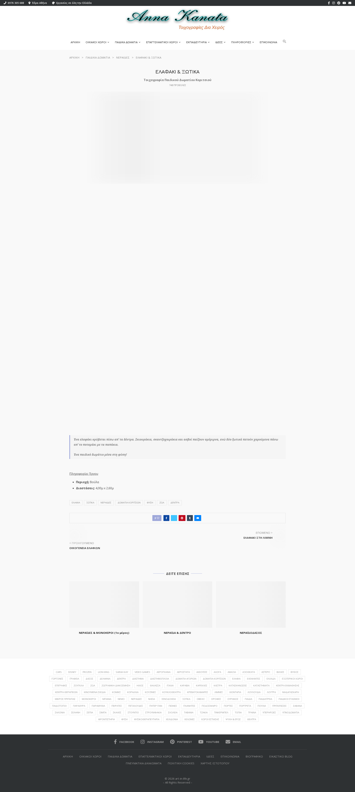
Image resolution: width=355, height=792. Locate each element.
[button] (284, 42)
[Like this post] (158, 518)
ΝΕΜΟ (121, 699)
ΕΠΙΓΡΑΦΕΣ (61, 685)
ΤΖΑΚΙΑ (204, 712)
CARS (59, 672)
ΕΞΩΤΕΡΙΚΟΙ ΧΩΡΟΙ (292, 678)
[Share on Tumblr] (190, 518)
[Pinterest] (338, 3)
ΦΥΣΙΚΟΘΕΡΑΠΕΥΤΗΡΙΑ (146, 719)
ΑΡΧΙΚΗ (75, 42)
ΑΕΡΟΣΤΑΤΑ (183, 672)
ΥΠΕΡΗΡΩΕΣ (269, 712)
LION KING (103, 672)
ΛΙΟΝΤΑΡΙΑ (235, 692)
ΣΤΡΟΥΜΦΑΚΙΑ (153, 712)
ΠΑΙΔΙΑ (248, 699)
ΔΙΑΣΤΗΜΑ (138, 678)
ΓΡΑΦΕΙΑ (74, 678)
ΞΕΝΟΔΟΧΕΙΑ (168, 699)
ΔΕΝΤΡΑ (174, 502)
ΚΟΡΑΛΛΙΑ (132, 692)
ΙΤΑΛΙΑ (170, 685)
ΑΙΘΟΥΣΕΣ (201, 672)
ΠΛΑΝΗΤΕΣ (189, 705)
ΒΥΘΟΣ (294, 672)
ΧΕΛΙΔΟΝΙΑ (172, 719)
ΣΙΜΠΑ (102, 712)
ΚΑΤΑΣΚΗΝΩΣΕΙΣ (238, 685)
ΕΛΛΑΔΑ (271, 678)
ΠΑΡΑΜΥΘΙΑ (98, 705)
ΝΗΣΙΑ (151, 699)
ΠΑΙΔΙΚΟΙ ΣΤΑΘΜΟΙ (289, 699)
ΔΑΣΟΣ (89, 678)
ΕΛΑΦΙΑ (76, 502)
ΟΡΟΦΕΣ (216, 699)
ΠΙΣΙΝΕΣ (173, 705)
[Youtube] (344, 3)
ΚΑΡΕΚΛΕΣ (201, 685)
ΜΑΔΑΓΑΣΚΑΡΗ (290, 692)
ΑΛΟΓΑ (217, 672)
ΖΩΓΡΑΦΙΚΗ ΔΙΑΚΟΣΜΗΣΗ (116, 685)
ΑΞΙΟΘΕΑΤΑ (248, 672)
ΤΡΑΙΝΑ (252, 712)
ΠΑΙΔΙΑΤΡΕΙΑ (265, 699)
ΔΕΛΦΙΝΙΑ (105, 678)
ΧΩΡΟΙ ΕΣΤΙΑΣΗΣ (210, 719)
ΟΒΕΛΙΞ (201, 699)
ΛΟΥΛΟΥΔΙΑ (254, 692)
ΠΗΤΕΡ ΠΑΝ (155, 705)
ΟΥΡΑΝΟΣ (232, 699)
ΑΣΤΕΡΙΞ (265, 672)
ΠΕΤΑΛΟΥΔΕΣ (135, 705)
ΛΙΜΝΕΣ (218, 692)
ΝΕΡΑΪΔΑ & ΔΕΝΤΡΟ (177, 633)
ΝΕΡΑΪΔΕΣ (123, 57)
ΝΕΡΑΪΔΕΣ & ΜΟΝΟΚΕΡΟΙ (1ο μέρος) (104, 633)
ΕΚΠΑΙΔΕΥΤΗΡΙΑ (196, 42)
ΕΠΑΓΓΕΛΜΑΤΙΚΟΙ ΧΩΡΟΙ (162, 42)
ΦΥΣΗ (150, 502)
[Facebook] (329, 3)
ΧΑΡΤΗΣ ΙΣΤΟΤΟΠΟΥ (215, 763)
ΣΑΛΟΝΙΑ (60, 712)
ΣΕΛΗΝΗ (75, 712)
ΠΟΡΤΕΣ (228, 705)
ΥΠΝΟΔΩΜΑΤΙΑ (290, 712)
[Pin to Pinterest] (182, 518)
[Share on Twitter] (174, 518)
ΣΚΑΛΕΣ (117, 712)
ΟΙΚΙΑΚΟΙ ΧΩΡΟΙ (96, 42)
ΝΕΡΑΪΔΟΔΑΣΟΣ (251, 633)
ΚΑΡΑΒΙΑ (185, 685)
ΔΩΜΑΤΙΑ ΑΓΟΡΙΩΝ (185, 678)
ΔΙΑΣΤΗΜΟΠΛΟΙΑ (159, 678)
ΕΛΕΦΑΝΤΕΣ (253, 678)
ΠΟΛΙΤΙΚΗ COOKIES (181, 763)
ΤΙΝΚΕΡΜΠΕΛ (221, 712)
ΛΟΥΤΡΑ (271, 692)
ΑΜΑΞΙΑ (232, 672)
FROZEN (87, 672)
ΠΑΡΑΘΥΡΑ (79, 705)
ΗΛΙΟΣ (140, 685)
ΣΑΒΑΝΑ (297, 705)
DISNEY (72, 672)
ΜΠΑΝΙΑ (106, 699)
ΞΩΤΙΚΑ (90, 502)
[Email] (349, 3)
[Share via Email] (197, 518)
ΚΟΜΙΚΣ (116, 692)
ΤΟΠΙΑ (238, 712)
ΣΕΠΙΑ (90, 712)
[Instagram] (333, 3)
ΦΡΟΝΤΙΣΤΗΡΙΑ (106, 719)
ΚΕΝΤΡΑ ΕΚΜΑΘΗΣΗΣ (287, 685)
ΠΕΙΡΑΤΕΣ (116, 705)
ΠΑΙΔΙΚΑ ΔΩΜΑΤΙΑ (126, 42)
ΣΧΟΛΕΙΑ (173, 712)
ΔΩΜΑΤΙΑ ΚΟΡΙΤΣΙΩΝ (129, 502)
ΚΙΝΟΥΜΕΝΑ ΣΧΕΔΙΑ (95, 692)
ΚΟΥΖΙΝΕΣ (150, 692)
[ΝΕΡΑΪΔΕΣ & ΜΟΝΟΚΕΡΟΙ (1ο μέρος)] (104, 604)
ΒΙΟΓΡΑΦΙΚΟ (254, 756)
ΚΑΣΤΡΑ (218, 685)
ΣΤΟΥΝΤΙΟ (133, 712)
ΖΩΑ (161, 502)
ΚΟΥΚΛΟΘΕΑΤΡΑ (171, 692)
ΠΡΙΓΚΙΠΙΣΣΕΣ (279, 705)
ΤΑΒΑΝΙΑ (188, 712)
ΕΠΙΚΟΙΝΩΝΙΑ (268, 42)
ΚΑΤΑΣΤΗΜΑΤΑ (261, 685)
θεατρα (251, 719)
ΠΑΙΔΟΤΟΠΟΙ (59, 705)
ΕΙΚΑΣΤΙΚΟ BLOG (280, 756)
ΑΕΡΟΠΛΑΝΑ (163, 672)
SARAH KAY (122, 672)
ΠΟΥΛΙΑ (262, 705)
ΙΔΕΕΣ (219, 42)
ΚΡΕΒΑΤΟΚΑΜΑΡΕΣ (197, 692)
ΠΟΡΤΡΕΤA (245, 705)
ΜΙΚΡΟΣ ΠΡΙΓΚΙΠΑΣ (65, 699)
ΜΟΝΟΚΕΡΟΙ (89, 699)
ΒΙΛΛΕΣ (280, 672)
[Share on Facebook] (166, 518)
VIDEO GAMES (142, 672)
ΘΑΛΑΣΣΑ (155, 685)
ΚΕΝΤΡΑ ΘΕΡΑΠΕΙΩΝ (66, 692)
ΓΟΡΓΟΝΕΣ (57, 678)
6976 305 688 (15, 3)
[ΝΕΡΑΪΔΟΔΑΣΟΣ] (251, 604)
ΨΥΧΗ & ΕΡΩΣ (233, 719)
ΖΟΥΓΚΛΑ (79, 685)
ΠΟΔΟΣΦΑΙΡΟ (209, 705)
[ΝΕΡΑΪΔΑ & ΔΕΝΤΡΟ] (177, 604)
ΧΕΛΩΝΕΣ (189, 719)
